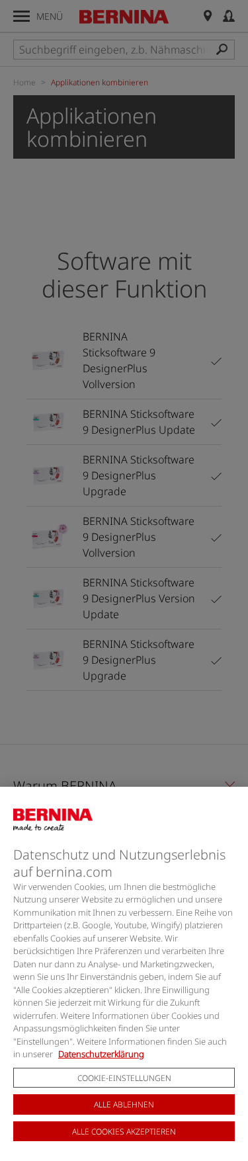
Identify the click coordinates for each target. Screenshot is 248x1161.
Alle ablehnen (124, 1104)
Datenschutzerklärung (101, 1054)
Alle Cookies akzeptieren (124, 1131)
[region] (124, 974)
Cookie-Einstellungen (124, 1078)
